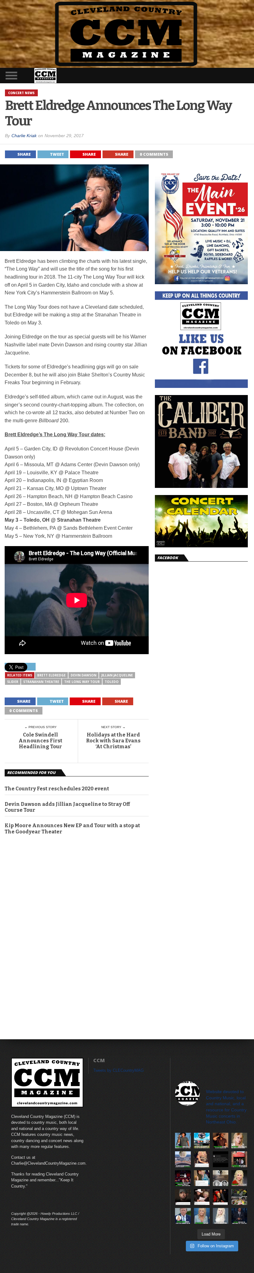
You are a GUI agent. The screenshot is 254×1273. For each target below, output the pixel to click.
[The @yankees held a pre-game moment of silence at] (202, 1141)
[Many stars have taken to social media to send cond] (221, 1197)
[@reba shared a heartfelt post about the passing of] (202, 1178)
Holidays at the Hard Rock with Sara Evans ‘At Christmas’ (113, 740)
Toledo (112, 682)
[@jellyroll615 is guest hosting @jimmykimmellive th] (239, 1216)
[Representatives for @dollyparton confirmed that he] (239, 1178)
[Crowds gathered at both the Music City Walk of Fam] (239, 1197)
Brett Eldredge (51, 675)
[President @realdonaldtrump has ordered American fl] (183, 1216)
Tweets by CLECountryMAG (118, 1070)
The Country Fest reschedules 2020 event (57, 789)
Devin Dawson (83, 675)
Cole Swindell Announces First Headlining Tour (40, 740)
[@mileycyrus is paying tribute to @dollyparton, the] (202, 1159)
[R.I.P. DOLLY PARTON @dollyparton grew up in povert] (221, 1216)
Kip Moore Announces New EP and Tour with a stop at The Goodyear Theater (72, 828)
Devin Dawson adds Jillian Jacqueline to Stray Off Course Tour (67, 807)
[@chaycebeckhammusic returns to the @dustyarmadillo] (221, 1141)
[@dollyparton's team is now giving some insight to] (239, 1141)
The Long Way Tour (82, 682)
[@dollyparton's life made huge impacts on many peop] (221, 1159)
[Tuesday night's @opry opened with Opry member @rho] (183, 1178)
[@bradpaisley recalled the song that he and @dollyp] (202, 1197)
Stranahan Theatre (41, 682)
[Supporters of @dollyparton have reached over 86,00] (183, 1159)
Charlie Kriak (24, 135)
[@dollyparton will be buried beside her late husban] (221, 1178)
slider (12, 682)
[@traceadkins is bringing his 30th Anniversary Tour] (183, 1141)
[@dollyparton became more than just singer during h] (202, 1216)
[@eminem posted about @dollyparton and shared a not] (183, 1197)
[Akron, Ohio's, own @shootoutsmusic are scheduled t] (239, 1159)
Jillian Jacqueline (117, 675)
